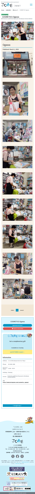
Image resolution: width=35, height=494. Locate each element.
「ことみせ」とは (17, 427)
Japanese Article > (17, 325)
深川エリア (15, 10)
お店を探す (8, 10)
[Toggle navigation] (31, 5)
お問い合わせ (17, 434)
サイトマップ (18, 463)
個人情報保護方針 (17, 436)
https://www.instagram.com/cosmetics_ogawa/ (16, 382)
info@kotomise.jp (17, 450)
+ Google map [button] (17, 405)
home (2, 10)
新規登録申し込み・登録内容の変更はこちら (17, 431)
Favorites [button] (17, 328)
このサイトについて (17, 429)
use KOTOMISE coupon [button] (17, 352)
